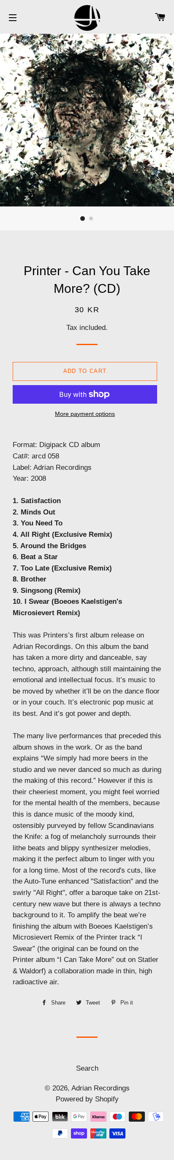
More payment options (85, 413)
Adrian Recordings (100, 1088)
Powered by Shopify (87, 1099)
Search (87, 1068)
